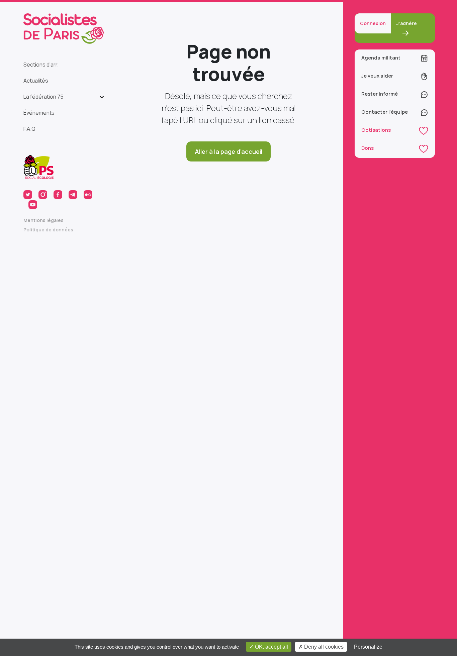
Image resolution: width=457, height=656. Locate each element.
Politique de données (48, 229)
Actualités (35, 80)
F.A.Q (29, 128)
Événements (39, 112)
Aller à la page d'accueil (228, 151)
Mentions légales (43, 220)
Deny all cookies (323, 647)
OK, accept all (271, 647)
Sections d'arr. (41, 64)
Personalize (368, 647)
